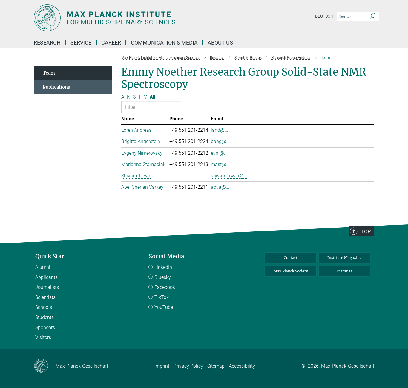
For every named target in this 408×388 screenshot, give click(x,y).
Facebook (164, 287)
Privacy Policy (188, 366)
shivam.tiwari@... (229, 176)
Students (44, 317)
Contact (290, 257)
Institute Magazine (344, 257)
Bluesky (162, 277)
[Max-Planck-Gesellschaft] (45, 366)
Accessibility (242, 366)
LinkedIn (163, 267)
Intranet (344, 271)
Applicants (46, 277)
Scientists (45, 297)
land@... (219, 130)
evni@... (219, 153)
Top (366, 231)
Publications (56, 87)
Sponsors (45, 327)
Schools (43, 307)
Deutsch (324, 16)
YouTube (163, 307)
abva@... (220, 187)
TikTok (161, 297)
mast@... (220, 164)
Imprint (161, 366)
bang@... (220, 141)
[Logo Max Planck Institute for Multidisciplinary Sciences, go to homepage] (146, 17)
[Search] (372, 16)
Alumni (42, 267)
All (152, 97)
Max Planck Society (291, 271)
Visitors (43, 337)
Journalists (47, 287)
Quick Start (51, 256)
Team (49, 73)
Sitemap (216, 366)
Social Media (166, 256)
